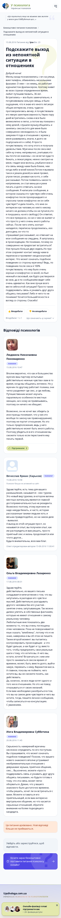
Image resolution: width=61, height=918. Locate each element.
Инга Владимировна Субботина (27, 731)
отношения (34, 421)
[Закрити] (57, 905)
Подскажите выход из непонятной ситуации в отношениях (26, 33)
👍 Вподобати (15, 311)
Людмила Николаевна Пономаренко (21, 356)
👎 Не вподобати (38, 311)
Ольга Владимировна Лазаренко (28, 573)
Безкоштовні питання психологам (20, 27)
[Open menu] (55, 6)
